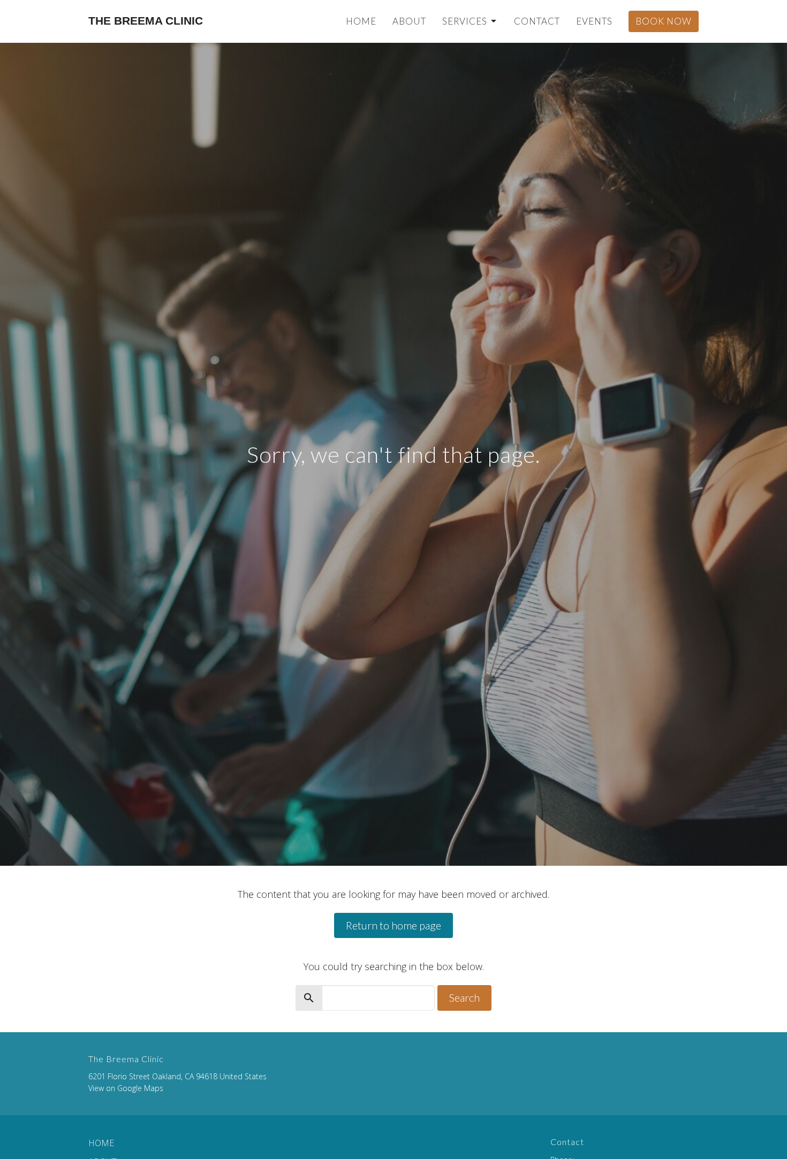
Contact (537, 21)
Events (594, 21)
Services (464, 21)
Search (464, 997)
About (409, 21)
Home (361, 21)
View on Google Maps (125, 1088)
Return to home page (393, 925)
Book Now (663, 21)
